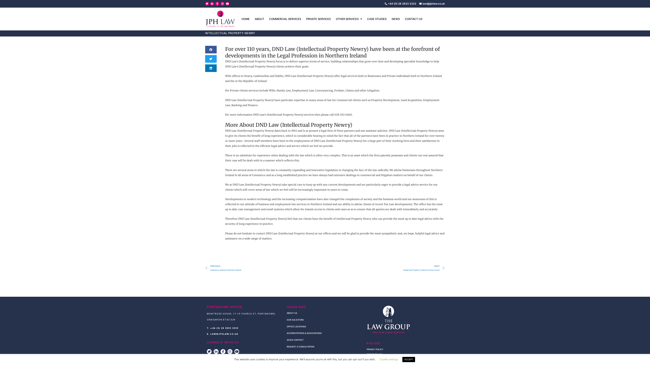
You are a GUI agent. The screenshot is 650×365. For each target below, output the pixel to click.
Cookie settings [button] (389, 359)
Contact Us (413, 19)
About (259, 19)
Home (246, 19)
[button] (211, 49)
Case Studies (377, 19)
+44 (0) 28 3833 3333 (224, 328)
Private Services (318, 19)
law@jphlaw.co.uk (224, 334)
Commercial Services (285, 19)
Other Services (347, 19)
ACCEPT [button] (408, 359)
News (396, 19)
